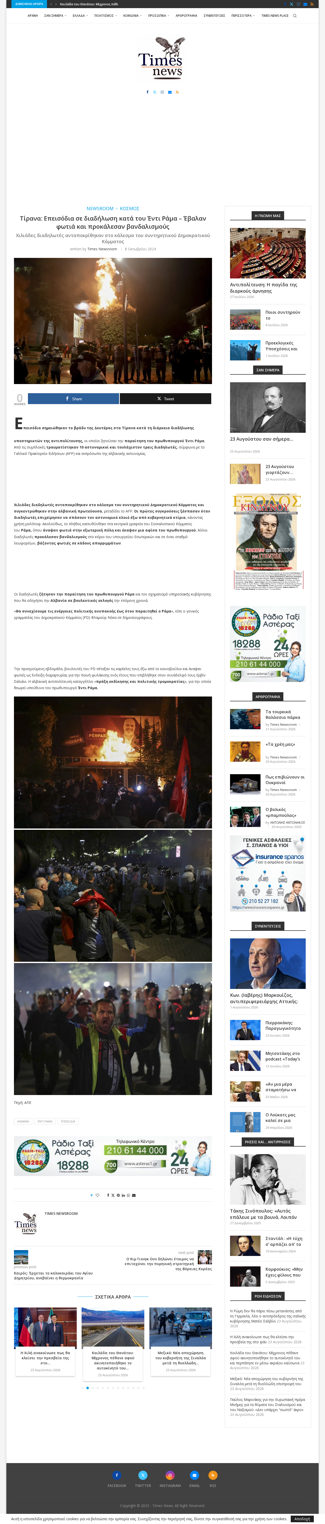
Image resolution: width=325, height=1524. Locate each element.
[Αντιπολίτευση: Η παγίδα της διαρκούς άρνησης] (268, 253)
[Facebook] (285, 4)
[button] (51, 4)
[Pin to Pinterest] (118, 1195)
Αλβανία (23, 1121)
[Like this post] (101, 1195)
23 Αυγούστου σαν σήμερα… (261, 439)
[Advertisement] (162, 155)
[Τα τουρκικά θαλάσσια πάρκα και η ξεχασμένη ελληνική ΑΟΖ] (245, 719)
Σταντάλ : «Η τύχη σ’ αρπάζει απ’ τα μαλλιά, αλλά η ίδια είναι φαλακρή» (285, 1247)
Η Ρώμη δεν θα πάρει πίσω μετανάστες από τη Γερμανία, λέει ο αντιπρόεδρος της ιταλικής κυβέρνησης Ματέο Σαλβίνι (268, 1315)
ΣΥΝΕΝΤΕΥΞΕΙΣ (214, 15)
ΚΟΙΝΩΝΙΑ (131, 15)
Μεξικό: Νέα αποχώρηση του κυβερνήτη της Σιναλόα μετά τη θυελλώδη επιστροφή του (266, 1381)
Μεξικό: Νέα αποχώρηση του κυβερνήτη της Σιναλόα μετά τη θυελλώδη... (113, 1358)
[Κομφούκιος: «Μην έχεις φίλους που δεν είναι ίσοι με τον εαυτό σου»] (245, 1276)
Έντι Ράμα (45, 1121)
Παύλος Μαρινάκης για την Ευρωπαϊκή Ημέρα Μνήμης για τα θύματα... (180, 1358)
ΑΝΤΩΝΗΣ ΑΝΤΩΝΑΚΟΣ (287, 822)
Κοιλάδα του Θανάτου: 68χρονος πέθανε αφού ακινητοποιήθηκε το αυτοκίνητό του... (45, 1361)
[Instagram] (298, 4)
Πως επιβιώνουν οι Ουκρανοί (285, 779)
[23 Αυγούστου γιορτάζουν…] (245, 474)
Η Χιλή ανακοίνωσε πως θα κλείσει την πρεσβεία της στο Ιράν (262, 1339)
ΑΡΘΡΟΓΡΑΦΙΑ (186, 15)
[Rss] (312, 4)
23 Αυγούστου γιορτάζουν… (280, 469)
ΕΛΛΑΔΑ (79, 15)
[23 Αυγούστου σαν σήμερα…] (268, 407)
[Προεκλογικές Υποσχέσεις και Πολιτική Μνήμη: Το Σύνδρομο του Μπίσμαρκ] (245, 350)
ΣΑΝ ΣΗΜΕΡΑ (53, 15)
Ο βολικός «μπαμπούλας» (281, 812)
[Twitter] (292, 4)
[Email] (305, 4)
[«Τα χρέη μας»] (245, 751)
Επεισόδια (68, 1121)
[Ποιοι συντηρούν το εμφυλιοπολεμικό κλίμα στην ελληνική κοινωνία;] (245, 319)
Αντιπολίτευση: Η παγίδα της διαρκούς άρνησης (263, 287)
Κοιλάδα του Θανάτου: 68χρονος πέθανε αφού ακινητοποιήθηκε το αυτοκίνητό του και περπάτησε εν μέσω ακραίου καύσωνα (265, 1357)
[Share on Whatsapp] (128, 1195)
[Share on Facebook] (108, 1195)
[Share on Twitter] (113, 1195)
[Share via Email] (134, 1195)
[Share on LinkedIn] (123, 1195)
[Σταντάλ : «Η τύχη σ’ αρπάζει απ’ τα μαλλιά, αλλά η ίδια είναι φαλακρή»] (245, 1246)
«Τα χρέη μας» (280, 744)
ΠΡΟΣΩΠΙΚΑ (157, 15)
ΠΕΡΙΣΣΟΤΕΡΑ (242, 15)
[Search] (294, 15)
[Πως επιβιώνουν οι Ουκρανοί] (245, 784)
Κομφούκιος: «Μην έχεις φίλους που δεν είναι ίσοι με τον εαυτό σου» (284, 1277)
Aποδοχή (302, 1518)
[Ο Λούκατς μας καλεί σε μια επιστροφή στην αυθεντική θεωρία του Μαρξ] (245, 1122)
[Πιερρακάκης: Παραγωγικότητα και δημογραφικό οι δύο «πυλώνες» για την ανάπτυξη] (245, 1030)
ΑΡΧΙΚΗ (33, 15)
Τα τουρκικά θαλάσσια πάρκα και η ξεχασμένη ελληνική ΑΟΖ (283, 720)
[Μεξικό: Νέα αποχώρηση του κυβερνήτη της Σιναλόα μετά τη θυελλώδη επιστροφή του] (113, 1328)
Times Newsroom (102, 248)
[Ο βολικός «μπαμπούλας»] (245, 817)
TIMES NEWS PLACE (274, 15)
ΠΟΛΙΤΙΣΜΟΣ (104, 15)
